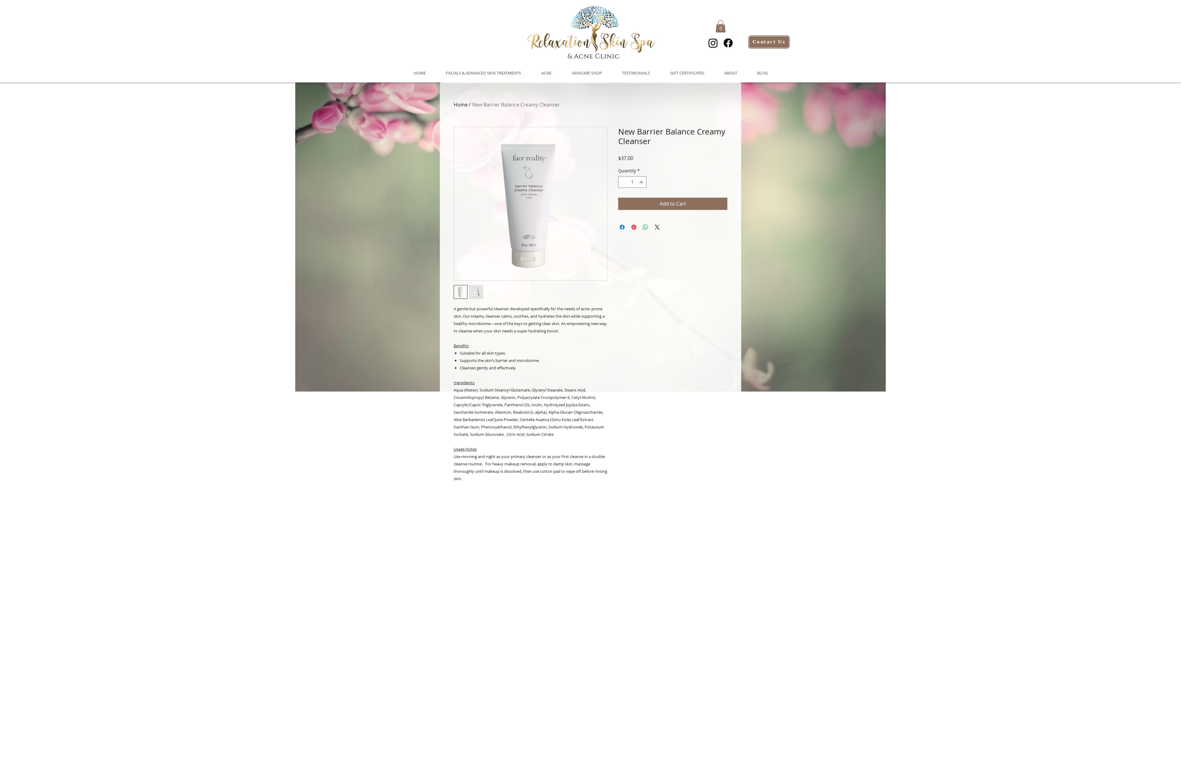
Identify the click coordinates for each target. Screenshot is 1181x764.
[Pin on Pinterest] (634, 227)
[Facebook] (728, 43)
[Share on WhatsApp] (645, 227)
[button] (720, 26)
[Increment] (642, 182)
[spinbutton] (632, 182)
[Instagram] (713, 43)
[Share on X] (657, 227)
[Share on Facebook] (622, 227)
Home (461, 104)
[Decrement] (623, 182)
